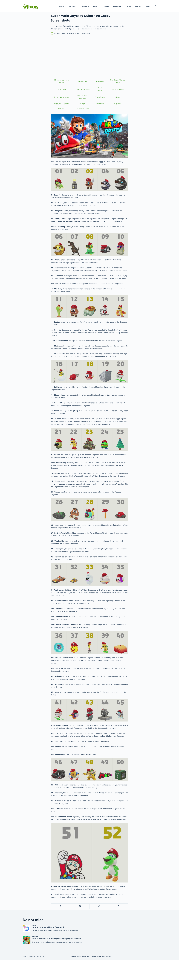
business (138, 6)
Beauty (96, 6)
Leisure (61, 6)
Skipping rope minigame (61, 97)
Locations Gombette (83, 89)
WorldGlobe (61, 109)
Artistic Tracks (100, 97)
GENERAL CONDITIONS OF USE (80, 956)
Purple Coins (82, 81)
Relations (85, 6)
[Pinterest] (99, 906)
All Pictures (100, 81)
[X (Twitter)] (80, 906)
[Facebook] (60, 906)
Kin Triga (82, 103)
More (147, 6)
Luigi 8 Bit (117, 103)
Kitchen (128, 6)
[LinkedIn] (118, 906)
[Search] (155, 6)
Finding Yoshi (61, 89)
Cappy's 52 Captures (61, 103)
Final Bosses (100, 103)
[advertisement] (89, 53)
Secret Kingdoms (117, 89)
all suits (117, 97)
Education (117, 6)
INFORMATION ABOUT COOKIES (101, 956)
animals (106, 6)
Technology (73, 6)
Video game (86, 33)
